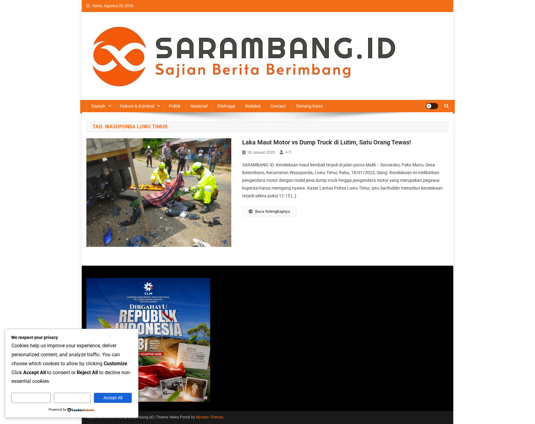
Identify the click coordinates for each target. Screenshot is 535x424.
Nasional (198, 106)
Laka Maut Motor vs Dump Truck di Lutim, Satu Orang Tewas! (326, 142)
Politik (175, 106)
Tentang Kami (309, 106)
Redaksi (252, 106)
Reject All (72, 397)
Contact (278, 106)
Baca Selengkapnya (272, 211)
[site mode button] (432, 106)
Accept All (112, 397)
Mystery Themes (209, 417)
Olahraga (226, 106)
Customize (31, 397)
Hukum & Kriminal (137, 106)
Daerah (98, 106)
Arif (288, 152)
